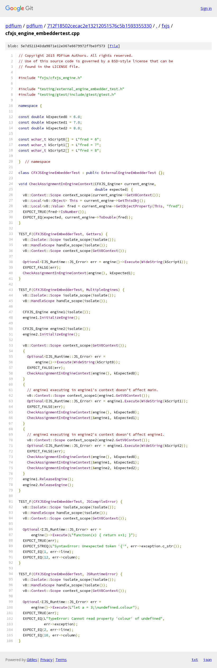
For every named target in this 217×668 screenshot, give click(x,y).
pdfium (13, 26)
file (114, 46)
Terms (61, 659)
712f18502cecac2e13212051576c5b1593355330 (99, 26)
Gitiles (32, 659)
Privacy (46, 659)
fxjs (166, 26)
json (207, 659)
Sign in (206, 8)
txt (195, 659)
